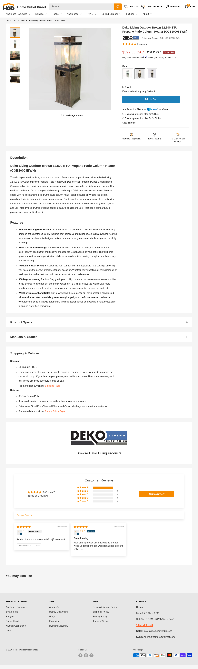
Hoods (55, 14)
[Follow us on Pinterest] (91, 655)
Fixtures (130, 14)
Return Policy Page (55, 411)
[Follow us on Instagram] (86, 655)
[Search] (118, 6)
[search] (81, 6)
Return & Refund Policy (105, 607)
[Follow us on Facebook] (80, 655)
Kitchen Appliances (16, 626)
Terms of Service (101, 621)
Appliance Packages (16, 14)
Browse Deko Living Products (99, 453)
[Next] (108, 68)
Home (8, 20)
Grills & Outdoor (109, 14)
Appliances (72, 14)
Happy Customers (58, 611)
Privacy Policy (100, 616)
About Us (54, 607)
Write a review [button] (156, 494)
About (146, 14)
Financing (54, 621)
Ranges (39, 14)
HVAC (90, 14)
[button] (129, 44)
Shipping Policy (101, 611)
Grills (8, 630)
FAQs (52, 616)
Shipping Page (52, 386)
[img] (24, 527)
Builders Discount (58, 626)
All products (19, 20)
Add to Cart (151, 99)
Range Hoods (13, 621)
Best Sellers (12, 611)
